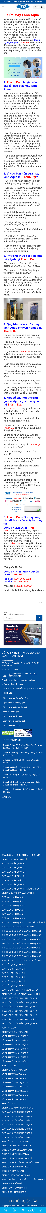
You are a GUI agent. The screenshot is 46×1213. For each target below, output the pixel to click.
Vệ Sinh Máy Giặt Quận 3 (15, 1082)
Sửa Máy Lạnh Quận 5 (13, 914)
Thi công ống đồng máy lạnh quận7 (21, 956)
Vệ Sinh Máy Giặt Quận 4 (15, 1087)
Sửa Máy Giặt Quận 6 (13, 885)
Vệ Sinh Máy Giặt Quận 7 (15, 1099)
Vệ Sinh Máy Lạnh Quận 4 (15, 1049)
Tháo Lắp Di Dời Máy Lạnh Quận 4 (19, 1011)
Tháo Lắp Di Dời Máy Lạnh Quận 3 (19, 1007)
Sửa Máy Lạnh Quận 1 (13, 897)
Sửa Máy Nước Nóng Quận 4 (17, 1125)
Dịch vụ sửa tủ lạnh (11, 725)
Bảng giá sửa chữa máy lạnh (17, 1150)
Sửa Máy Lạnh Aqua (16, 614)
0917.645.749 (15, 676)
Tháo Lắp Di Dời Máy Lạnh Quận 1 (19, 998)
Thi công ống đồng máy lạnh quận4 (21, 943)
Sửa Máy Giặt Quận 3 (13, 868)
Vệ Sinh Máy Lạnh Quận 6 (15, 1057)
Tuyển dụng (36, 1179)
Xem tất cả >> (34, 889)
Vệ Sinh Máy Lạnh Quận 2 (15, 1040)
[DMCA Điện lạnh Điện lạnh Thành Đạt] (8, 733)
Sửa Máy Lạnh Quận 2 (13, 901)
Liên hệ (22, 1179)
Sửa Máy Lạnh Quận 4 (13, 910)
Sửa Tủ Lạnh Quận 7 (12, 990)
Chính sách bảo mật (12, 1184)
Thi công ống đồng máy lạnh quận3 (21, 939)
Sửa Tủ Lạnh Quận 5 (12, 981)
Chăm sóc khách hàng (14, 1192)
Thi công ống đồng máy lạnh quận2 (21, 935)
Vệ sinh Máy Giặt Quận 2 (15, 1078)
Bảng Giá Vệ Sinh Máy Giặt (16, 1158)
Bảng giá (25, 1141)
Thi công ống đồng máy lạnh (18, 927)
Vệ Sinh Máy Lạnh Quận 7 (15, 1061)
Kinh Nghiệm (8, 1179)
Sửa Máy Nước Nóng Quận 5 (17, 1129)
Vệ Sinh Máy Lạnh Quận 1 (15, 1036)
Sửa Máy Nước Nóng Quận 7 (17, 1137)
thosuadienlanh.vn (23, 586)
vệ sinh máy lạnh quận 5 (15, 1053)
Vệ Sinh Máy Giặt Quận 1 (15, 1074)
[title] (14, 1210)
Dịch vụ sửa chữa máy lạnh (15, 707)
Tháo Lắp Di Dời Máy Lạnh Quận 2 (19, 1002)
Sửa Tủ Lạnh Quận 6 (12, 986)
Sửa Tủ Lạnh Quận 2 (12, 969)
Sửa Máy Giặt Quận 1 (13, 863)
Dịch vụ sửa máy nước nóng (15, 698)
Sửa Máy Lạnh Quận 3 (13, 906)
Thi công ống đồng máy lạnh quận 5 (22, 948)
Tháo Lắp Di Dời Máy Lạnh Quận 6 (19, 1019)
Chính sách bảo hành (13, 1188)
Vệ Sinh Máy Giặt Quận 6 (15, 1095)
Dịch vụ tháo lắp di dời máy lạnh (20, 994)
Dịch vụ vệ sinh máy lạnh (14, 703)
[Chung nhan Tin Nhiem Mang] (23, 733)
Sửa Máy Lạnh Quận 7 (13, 922)
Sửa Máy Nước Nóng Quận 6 (17, 1133)
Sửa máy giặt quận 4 (13, 876)
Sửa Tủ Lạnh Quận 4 (12, 977)
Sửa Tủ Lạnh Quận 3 (12, 973)
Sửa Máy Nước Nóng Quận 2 (17, 1116)
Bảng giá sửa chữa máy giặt (17, 1146)
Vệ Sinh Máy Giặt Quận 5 (15, 1091)
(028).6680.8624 (16, 674)
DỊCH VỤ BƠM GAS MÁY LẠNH (16, 1175)
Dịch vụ (35, 855)
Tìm (42, 7)
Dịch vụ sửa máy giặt (12, 716)
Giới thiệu (22, 855)
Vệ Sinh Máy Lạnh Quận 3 (15, 1045)
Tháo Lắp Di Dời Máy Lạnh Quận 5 (19, 1015)
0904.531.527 (31, 674)
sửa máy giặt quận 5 (13, 880)
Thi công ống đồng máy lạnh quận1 (21, 931)
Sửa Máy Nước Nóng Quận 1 (17, 1112)
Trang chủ (7, 855)
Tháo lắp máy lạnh (11, 712)
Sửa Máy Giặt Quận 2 (13, 872)
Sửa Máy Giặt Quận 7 (13, 889)
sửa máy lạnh (18, 533)
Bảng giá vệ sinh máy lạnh (16, 1154)
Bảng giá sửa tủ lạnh (13, 1171)
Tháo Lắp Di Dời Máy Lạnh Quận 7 (19, 1023)
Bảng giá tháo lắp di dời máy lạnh (20, 1162)
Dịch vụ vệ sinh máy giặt (14, 721)
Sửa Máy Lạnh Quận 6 (13, 918)
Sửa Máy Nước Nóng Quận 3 (17, 1120)
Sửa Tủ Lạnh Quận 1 (12, 965)
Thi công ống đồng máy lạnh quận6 (21, 952)
